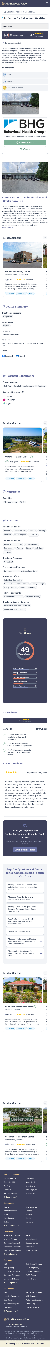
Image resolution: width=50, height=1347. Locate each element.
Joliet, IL (7, 1186)
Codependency (32, 1243)
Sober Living (30, 1304)
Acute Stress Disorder (12, 1235)
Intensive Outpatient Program (11, 1296)
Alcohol (7, 531)
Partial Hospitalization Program (34, 1300)
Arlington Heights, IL (11, 1193)
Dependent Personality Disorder (12, 1247)
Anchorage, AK (31, 1190)
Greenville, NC (9, 1182)
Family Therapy (32, 1279)
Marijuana (29, 1222)
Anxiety (28, 1235)
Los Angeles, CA (10, 1178)
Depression (8, 548)
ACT (5, 1264)
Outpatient (8, 1300)
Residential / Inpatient (34, 1292)
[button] (25, 887)
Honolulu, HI (30, 1193)
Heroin (28, 1218)
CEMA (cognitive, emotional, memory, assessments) (33, 1268)
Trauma (20, 548)
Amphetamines (19, 531)
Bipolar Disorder (31, 544)
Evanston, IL (30, 1186)
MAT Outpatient (32, 1296)
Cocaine (32, 531)
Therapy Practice (32, 1307)
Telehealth (8, 1307)
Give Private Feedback (25, 850)
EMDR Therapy (31, 1275)
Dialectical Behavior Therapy (11, 1275)
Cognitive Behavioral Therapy (12, 1271)
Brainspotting (9, 1268)
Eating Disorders (32, 1250)
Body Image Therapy (34, 1264)
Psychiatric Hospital (11, 1304)
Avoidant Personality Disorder (11, 1239)
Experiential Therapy (12, 1279)
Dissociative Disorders (12, 1250)
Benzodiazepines (10, 1211)
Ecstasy (7, 1214)
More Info (36, 245)
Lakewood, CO (31, 1178)
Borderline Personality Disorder (12, 1243)
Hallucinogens (9, 1218)
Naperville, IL (31, 1182)
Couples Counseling (33, 1271)
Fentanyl (7, 535)
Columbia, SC (9, 1190)
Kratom (6, 1222)
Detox (6, 1292)
